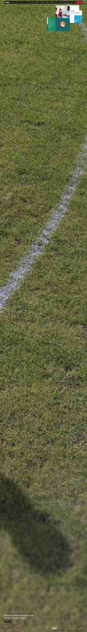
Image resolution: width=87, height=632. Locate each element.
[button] (7, 622)
